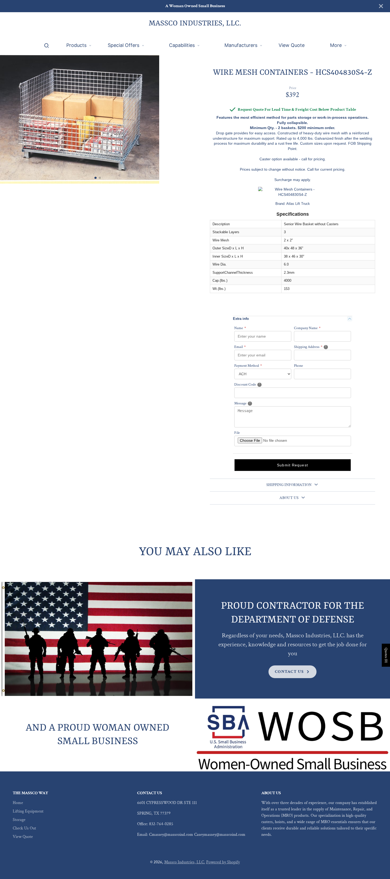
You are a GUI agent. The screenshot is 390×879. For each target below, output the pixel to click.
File (237, 432)
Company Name (307, 328)
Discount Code (253, 384)
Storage (19, 820)
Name (240, 328)
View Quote (23, 837)
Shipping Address (317, 346)
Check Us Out (24, 828)
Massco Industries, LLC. (184, 862)
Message (249, 403)
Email (240, 346)
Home (18, 803)
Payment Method (248, 365)
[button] (95, 178)
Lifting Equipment (28, 811)
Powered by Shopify (223, 862)
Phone (298, 365)
